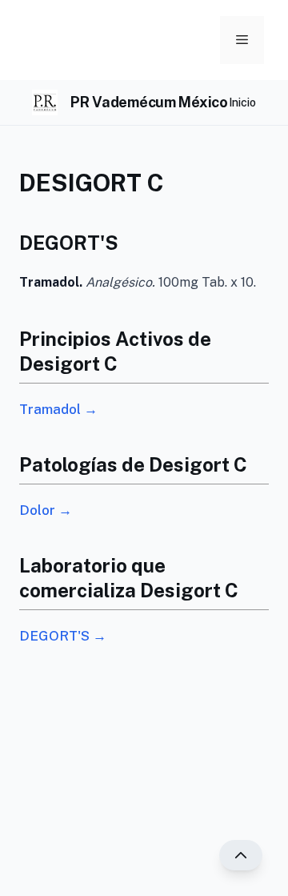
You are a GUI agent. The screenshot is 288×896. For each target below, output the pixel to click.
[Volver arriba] (240, 855)
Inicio (242, 102)
